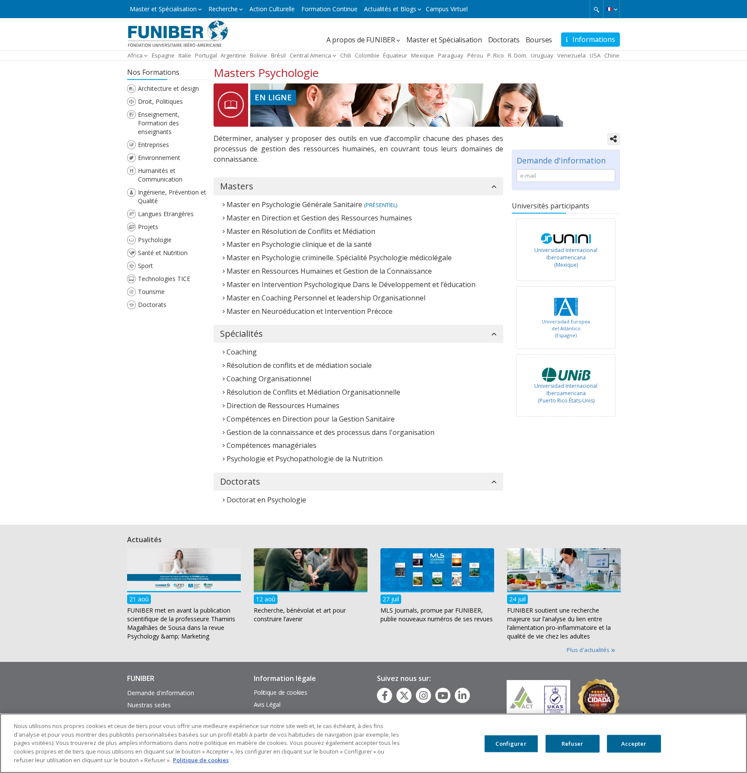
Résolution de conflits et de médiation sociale (299, 365)
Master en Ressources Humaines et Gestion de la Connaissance (329, 271)
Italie (185, 55)
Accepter (634, 743)
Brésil (278, 55)
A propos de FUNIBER (360, 40)
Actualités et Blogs (390, 9)
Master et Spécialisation (163, 9)
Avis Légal (267, 704)
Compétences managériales (271, 445)
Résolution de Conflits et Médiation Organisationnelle (313, 392)
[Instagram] (423, 695)
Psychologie (155, 240)
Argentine (233, 55)
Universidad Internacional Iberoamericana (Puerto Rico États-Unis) (565, 393)
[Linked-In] (462, 695)
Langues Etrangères (166, 214)
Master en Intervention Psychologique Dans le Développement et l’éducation (351, 284)
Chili (345, 55)
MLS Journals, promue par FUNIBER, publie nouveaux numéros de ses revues (436, 614)
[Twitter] (404, 695)
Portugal (206, 55)
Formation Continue (329, 9)
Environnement (159, 157)
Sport (145, 266)
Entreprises (153, 145)
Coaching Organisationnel (269, 378)
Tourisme (151, 291)
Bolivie (258, 55)
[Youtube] (443, 695)
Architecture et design (168, 88)
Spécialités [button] (241, 334)
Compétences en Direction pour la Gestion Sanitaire (311, 419)
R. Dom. (517, 55)
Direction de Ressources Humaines (283, 405)
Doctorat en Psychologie (266, 500)
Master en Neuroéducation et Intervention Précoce (310, 311)
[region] (373, 743)
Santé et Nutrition (163, 253)
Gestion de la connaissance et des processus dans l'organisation (330, 432)
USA (595, 55)
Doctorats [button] (240, 481)
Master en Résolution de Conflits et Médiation (301, 231)
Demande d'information (160, 693)
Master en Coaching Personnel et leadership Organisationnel (326, 298)
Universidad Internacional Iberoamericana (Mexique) (565, 257)
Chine (611, 55)
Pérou (475, 55)
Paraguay (450, 55)
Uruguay (542, 55)
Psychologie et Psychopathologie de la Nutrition (305, 458)
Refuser (572, 743)
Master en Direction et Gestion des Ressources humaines (319, 218)
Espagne (163, 55)
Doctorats (504, 40)
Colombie (367, 55)
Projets (148, 227)
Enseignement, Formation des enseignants (158, 123)
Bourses (539, 40)
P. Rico (495, 55)
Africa (135, 55)
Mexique (422, 55)
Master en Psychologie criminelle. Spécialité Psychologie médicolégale (339, 257)
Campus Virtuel (447, 9)
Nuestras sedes (149, 705)
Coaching (242, 352)
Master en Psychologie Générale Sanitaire (294, 204)
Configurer (510, 743)
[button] (611, 9)
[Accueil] (178, 33)
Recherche (223, 9)
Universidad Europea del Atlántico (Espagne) (566, 328)
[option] (566, 252)
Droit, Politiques (160, 101)
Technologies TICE (164, 279)
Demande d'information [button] (561, 160)
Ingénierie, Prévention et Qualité (172, 196)
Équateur (395, 55)
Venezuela (571, 55)
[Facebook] (385, 695)
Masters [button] (236, 186)
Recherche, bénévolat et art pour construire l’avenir (300, 614)
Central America (310, 55)
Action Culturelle (272, 9)
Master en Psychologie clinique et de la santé (299, 244)
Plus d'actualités (589, 650)
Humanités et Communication (160, 174)
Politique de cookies (280, 692)
